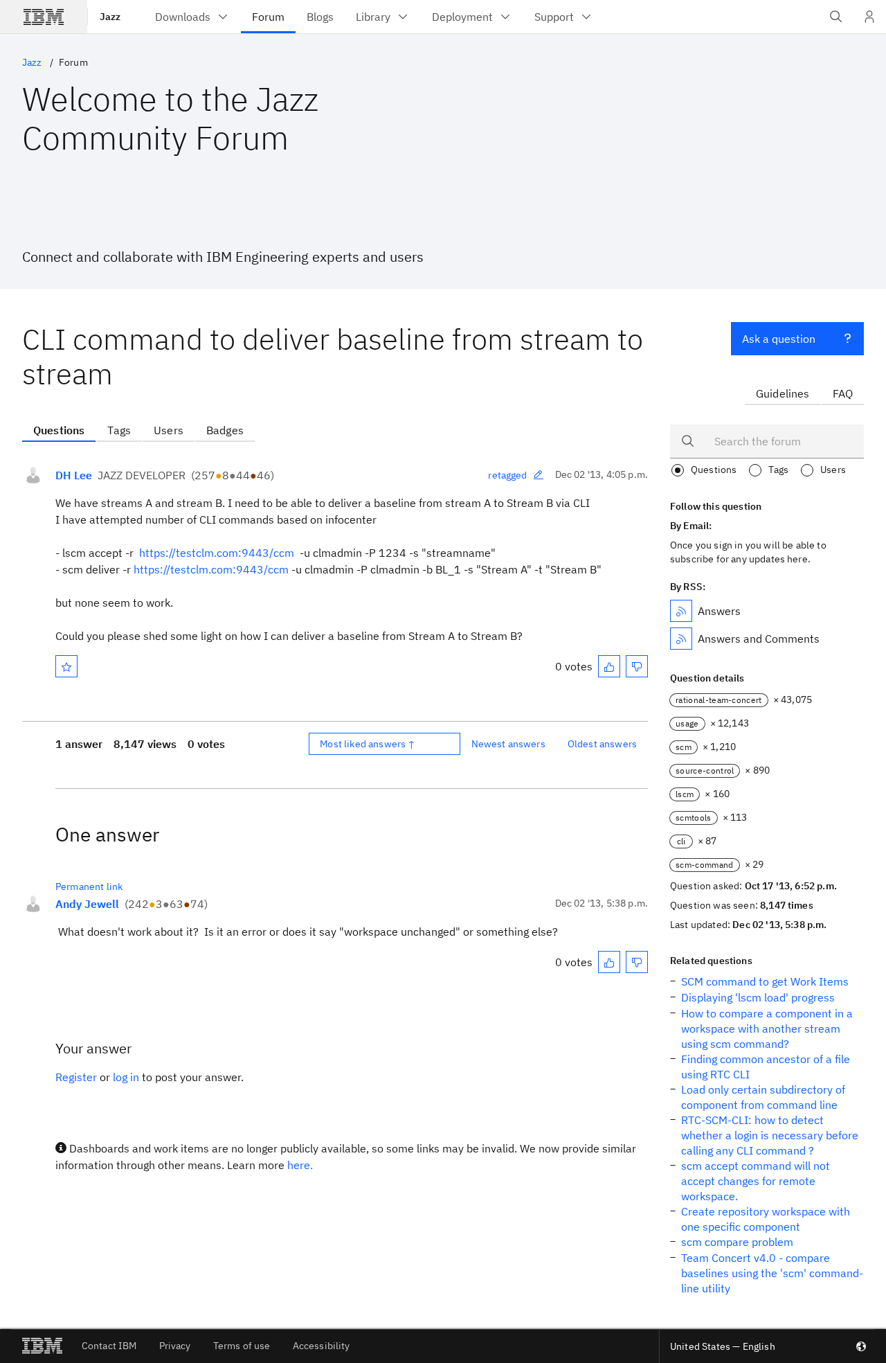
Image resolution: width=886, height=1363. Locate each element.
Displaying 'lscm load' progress (758, 997)
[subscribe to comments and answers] (681, 638)
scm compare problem (737, 1242)
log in (126, 1077)
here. (300, 1165)
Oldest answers (602, 744)
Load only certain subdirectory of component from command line (763, 1097)
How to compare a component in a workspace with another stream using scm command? (767, 1028)
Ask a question (778, 339)
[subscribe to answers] (681, 611)
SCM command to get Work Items (765, 981)
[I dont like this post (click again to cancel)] (637, 666)
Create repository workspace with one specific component (765, 1218)
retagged (507, 475)
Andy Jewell (87, 904)
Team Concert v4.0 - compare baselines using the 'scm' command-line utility (772, 1273)
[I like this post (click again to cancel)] (609, 666)
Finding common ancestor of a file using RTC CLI (765, 1066)
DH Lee (73, 475)
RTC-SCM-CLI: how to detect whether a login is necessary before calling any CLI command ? (769, 1135)
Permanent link (89, 886)
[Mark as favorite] (66, 666)
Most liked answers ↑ (367, 744)
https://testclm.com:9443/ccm (216, 553)
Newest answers (508, 744)
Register (76, 1077)
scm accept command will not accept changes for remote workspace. (755, 1181)
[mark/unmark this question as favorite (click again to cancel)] (66, 666)
